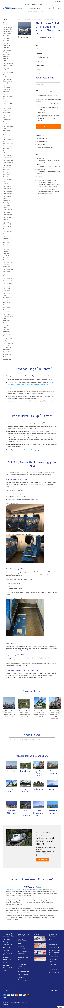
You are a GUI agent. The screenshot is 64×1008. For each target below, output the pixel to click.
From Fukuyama (7, 65)
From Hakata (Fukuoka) (7, 75)
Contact (51, 967)
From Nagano (7, 188)
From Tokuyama (8, 286)
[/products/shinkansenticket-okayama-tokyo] (9, 703)
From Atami (6, 47)
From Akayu (6, 38)
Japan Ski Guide (23, 974)
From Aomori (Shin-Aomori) (7, 44)
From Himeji (6, 94)
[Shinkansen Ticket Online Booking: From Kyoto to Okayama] (24, 28)
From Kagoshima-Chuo (6, 130)
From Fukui (6, 60)
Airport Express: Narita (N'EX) (7, 28)
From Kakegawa (8, 135)
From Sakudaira (7, 229)
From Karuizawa (8, 146)
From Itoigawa (7, 108)
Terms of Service (54, 947)
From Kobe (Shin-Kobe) (6, 152)
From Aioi (6, 36)
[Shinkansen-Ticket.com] (12, 8)
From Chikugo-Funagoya (7, 51)
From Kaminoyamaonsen (8, 139)
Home (27, 4)
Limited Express (7, 338)
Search (5, 970)
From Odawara (7, 209)
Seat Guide (39, 43)
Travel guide (32, 12)
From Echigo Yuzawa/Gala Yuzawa (7, 56)
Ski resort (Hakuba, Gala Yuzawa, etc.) (7, 347)
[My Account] (53, 8)
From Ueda (6, 302)
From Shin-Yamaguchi (6, 265)
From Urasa (6, 307)
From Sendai (6, 234)
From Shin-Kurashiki (6, 250)
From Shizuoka (7, 278)
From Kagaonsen (8, 126)
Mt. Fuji (5, 341)
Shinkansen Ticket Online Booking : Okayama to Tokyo (9, 712)
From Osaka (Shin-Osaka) (7, 223)
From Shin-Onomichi (6, 254)
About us (51, 942)
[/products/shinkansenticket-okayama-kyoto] (24, 703)
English (57, 1)
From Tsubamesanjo (7, 296)
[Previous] (3, 710)
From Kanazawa (8, 143)
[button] (60, 1007)
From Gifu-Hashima (6, 69)
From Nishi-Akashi (6, 206)
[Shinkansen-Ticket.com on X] (59, 990)
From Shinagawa (8, 269)
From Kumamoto (8, 162)
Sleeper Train (7, 352)
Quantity (38, 70)
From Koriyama (7, 158)
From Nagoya (7, 196)
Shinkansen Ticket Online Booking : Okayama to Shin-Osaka (55, 713)
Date (37, 81)
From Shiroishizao (6, 275)
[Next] (60, 710)
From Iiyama (6, 106)
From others (6, 950)
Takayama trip (7, 354)
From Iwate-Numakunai (6, 111)
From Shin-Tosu (7, 262)
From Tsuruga (7, 300)
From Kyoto (6, 172)
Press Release (53, 944)
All (22, 19)
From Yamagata (7, 314)
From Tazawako (7, 283)
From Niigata (7, 203)
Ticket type (39, 61)
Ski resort (6, 965)
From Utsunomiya (6, 311)
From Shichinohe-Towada (6, 238)
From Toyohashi (7, 293)
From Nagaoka (7, 191)
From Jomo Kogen (6, 122)
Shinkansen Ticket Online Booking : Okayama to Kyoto (24, 712)
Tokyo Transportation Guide (22, 964)
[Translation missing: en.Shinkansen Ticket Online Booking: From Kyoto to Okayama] (18, 37)
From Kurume (7, 169)
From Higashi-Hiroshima (7, 90)
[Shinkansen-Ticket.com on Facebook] (52, 990)
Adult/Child (39, 53)
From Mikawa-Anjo (7, 180)
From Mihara (6, 177)
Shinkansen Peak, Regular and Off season (23, 953)
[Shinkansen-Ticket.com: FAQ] (40, 961)
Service (41, 4)
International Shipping (6, 335)
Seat (37, 45)
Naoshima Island (8, 343)
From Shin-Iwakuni (6, 246)
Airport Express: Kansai (7, 24)
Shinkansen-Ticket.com (13, 889)
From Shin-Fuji (7, 242)
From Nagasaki (7, 193)
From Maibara (7, 174)
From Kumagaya (8, 160)
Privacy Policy (53, 964)
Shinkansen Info (35, 8)
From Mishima (7, 183)
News (50, 939)
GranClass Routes (6, 326)
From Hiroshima (7, 96)
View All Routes (43, 859)
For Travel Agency (54, 972)
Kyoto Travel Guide (23, 971)
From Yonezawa (8, 323)
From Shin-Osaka (8, 944)
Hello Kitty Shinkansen (6, 330)
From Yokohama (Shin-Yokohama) (8, 318)
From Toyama (7, 290)
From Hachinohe (8, 72)
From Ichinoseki (7, 103)
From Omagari (7, 217)
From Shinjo (6, 271)
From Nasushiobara (7, 199)
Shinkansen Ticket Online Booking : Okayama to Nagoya (40, 712)
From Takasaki (7, 281)
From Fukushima (8, 63)
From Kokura (7, 155)
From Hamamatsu (6, 86)
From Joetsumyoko (7, 118)
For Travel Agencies (24, 980)
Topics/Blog (21, 977)
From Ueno (6, 305)
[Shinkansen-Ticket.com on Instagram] (55, 990)
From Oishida (7, 212)
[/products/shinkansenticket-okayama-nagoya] (40, 703)
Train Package (7, 359)
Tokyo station (22, 969)
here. (31, 435)
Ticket (33, 4)
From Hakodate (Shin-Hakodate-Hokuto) (8, 81)
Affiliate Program (54, 970)
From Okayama (7, 214)
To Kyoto (5, 357)
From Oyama (7, 226)
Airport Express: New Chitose (7, 32)
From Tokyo (6, 288)
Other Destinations (8, 968)
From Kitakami (7, 148)
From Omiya (6, 219)
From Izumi (6, 115)
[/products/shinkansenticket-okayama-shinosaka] (55, 703)
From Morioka (7, 186)
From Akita (6, 41)
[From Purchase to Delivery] (28, 450)
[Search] (49, 8)
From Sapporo (7, 231)
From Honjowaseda (7, 100)
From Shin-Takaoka (6, 259)
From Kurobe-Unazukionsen (7, 166)
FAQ (42, 12)
